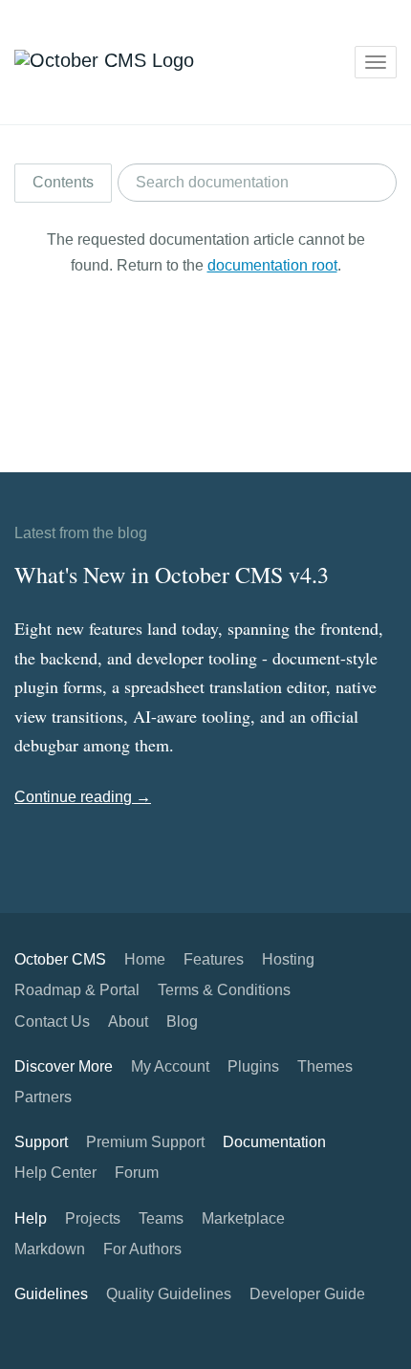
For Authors (142, 1249)
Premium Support (145, 1142)
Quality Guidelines (168, 1294)
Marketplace (243, 1218)
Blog (182, 1021)
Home (144, 959)
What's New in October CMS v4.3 (171, 574)
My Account (170, 1066)
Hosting (288, 959)
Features (214, 959)
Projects (92, 1218)
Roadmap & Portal (77, 990)
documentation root (272, 265)
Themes (325, 1066)
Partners (43, 1097)
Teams (161, 1218)
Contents (63, 182)
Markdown (49, 1249)
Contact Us (52, 1021)
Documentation (274, 1142)
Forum (137, 1172)
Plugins (253, 1066)
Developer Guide (307, 1294)
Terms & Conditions (224, 990)
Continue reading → (82, 797)
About (128, 1021)
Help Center (55, 1172)
